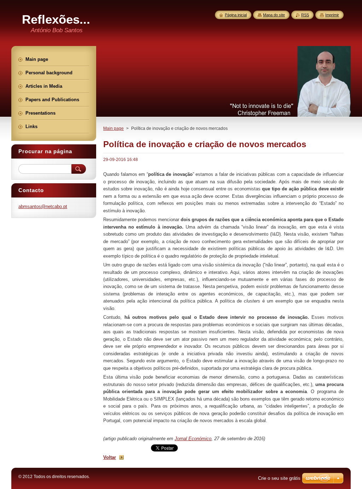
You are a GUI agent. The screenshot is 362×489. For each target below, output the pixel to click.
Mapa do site (274, 15)
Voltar (109, 457)
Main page (113, 128)
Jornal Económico (193, 438)
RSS (305, 15)
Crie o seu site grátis (279, 478)
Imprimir (332, 15)
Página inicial (236, 15)
